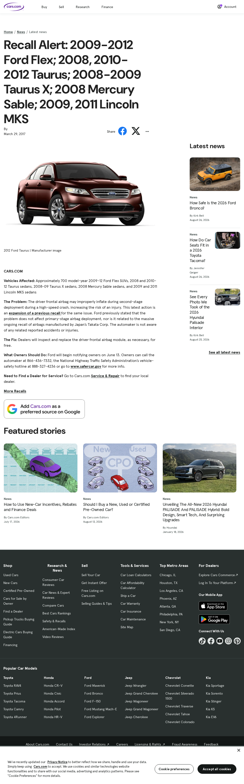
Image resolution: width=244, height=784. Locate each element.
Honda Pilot (52, 709)
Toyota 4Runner (15, 717)
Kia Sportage (215, 685)
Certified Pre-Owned (18, 591)
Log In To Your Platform (216, 583)
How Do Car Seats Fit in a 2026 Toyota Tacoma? (200, 250)
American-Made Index (58, 629)
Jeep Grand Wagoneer (141, 709)
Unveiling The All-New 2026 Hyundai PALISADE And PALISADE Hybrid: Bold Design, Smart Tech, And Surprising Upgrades (196, 512)
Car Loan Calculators (136, 575)
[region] (122, 764)
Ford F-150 (92, 701)
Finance (107, 7)
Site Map (127, 627)
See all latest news (224, 352)
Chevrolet (173, 678)
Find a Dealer (13, 611)
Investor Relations (92, 744)
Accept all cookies (217, 769)
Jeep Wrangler (135, 685)
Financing (10, 645)
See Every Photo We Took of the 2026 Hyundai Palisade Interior (200, 312)
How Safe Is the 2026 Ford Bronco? (213, 205)
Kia (208, 678)
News (21, 32)
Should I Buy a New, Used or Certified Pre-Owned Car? (116, 507)
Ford (88, 678)
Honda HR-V (53, 717)
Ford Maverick (94, 685)
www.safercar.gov (86, 366)
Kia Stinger (213, 701)
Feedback (211, 744)
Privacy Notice (57, 762)
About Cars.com (37, 744)
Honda (49, 678)
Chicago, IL (168, 575)
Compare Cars (53, 605)
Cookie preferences (174, 769)
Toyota (8, 678)
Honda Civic (52, 693)
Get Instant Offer (94, 583)
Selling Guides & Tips (96, 603)
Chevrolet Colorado (179, 722)
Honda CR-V (53, 685)
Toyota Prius (12, 693)
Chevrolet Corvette (179, 685)
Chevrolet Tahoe (177, 714)
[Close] (239, 750)
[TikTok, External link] (202, 641)
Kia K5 (210, 709)
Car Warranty (130, 603)
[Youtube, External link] (219, 641)
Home (8, 32)
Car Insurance (131, 611)
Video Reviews (53, 637)
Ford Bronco (93, 693)
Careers (122, 744)
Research (83, 7)
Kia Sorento (214, 693)
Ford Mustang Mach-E (100, 709)
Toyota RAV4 (12, 685)
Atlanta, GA (168, 606)
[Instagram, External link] (228, 641)
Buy (44, 7)
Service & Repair (105, 375)
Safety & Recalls (54, 621)
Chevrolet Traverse (179, 706)
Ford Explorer (94, 717)
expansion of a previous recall (35, 313)
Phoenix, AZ (168, 598)
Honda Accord (54, 701)
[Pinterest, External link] (237, 641)
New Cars (10, 583)
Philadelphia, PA (171, 614)
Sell (61, 7)
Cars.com (40, 767)
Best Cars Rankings (56, 613)
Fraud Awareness (184, 744)
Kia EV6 (211, 717)
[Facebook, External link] (211, 641)
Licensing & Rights (148, 744)
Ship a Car (128, 596)
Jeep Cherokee (136, 717)
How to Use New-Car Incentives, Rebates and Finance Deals (40, 507)
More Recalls (15, 391)
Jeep (128, 678)
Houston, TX (169, 583)
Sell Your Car (90, 575)
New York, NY (169, 622)
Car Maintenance (133, 619)
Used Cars (10, 575)
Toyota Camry (13, 709)
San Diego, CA (170, 630)
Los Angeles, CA (171, 591)
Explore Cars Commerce (217, 575)
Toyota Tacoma (14, 701)
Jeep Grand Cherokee (141, 693)
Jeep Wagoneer (136, 701)
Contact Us (64, 744)
